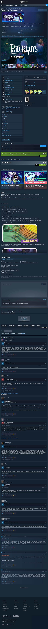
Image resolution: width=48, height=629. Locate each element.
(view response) (4, 394)
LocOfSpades (6, 375)
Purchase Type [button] (11, 325)
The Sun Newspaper (4, 195)
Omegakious (6, 480)
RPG (9, 108)
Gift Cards (4, 610)
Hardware (15, 606)
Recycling (16, 608)
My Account (36, 608)
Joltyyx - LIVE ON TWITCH (9, 339)
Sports (16, 108)
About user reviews (4, 312)
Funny (21, 36)
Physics (24, 36)
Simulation (13, 108)
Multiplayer (6, 36)
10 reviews (6, 360)
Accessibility (25, 604)
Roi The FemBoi (7, 359)
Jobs (15, 604)
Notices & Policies (26, 606)
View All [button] (44, 169)
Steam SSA (4, 604)
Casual (15, 36)
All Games (2, 8)
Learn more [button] (43, 146)
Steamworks (4, 606)
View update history (5, 130)
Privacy (24, 602)
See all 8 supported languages (30, 85)
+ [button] (43, 36)
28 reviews (10, 482)
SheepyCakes (6, 418)
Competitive (28, 36)
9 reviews (5, 376)
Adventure (9, 107)
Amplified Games (21, 33)
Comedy (18, 36)
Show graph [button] (43, 327)
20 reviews (10, 443)
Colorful (41, 36)
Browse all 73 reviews (24, 587)
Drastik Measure (4, 198)
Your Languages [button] (7, 330)
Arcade (32, 36)
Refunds (24, 610)
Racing (7, 108)
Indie (15, 107)
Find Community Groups (6, 135)
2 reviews (10, 340)
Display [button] (38, 325)
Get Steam (36, 602)
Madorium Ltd (20, 32)
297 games (6, 482)
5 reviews (5, 519)
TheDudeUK (6, 397)
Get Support (36, 606)
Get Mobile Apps (37, 604)
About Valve (16, 602)
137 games (6, 443)
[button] (2, 5)
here (22, 303)
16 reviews (6, 420)
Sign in (2, 71)
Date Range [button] (26, 325)
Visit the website (5, 114)
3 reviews (5, 501)
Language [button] (19, 325)
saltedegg (6, 500)
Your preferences (12, 312)
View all (44, 299)
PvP (3, 36)
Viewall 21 (44, 92)
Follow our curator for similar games (8, 560)
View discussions (5, 133)
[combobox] (33, 5)
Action (6, 107)
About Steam (4, 602)
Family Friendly (36, 36)
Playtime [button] (32, 325)
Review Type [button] (4, 325)
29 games (5, 340)
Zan (5, 463)
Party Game (10, 36)
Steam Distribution (5, 608)
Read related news (5, 132)
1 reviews (5, 464)
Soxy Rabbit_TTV (7, 442)
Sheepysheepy (7, 518)
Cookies (24, 608)
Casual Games (7, 8)
